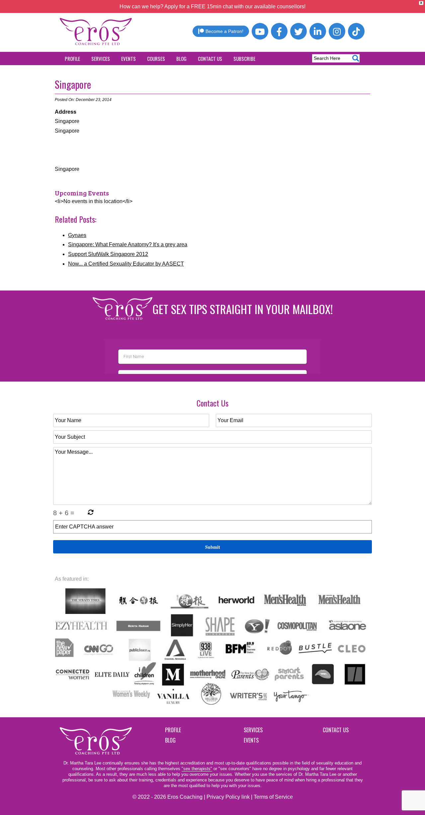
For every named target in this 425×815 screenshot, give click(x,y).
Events (128, 58)
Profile (72, 58)
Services (100, 58)
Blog (181, 58)
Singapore (73, 84)
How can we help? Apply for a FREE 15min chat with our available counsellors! (212, 6)
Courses (156, 58)
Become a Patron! (224, 31)
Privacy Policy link (228, 797)
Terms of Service (273, 797)
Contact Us (210, 58)
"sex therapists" (197, 768)
